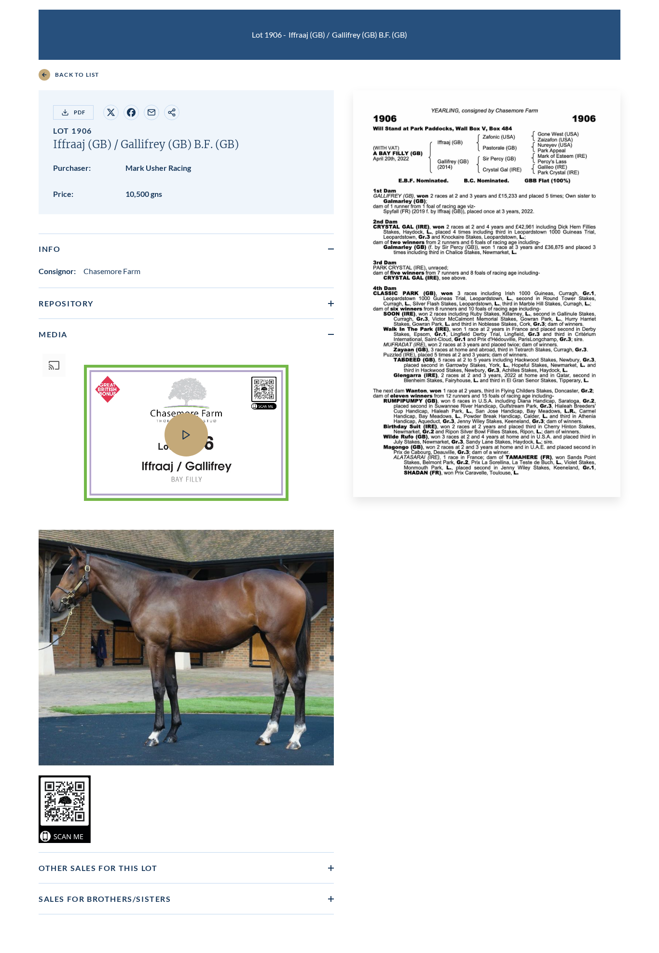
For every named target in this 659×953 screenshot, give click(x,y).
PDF (79, 112)
